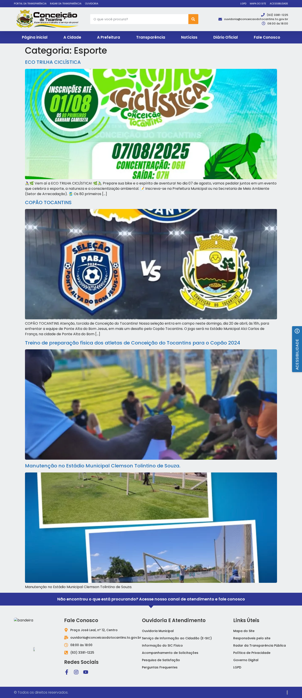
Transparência (150, 37)
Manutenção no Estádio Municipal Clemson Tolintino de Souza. (102, 465)
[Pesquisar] (193, 19)
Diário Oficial (225, 37)
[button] (297, 349)
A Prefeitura (108, 37)
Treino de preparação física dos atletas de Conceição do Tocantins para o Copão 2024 (132, 342)
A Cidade (72, 37)
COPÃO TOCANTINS (48, 202)
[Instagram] (76, 672)
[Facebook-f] (66, 672)
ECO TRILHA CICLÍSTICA (53, 62)
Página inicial (35, 37)
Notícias (189, 37)
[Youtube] (85, 672)
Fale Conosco (267, 37)
